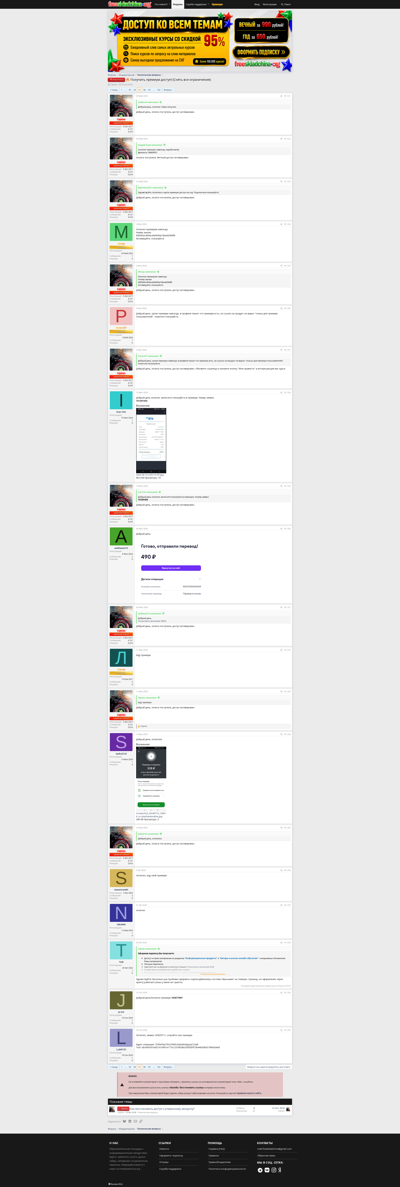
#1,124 (287, 224)
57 (139, 89)
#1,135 (287, 827)
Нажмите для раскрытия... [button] (213, 974)
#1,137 (287, 905)
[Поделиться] (281, 96)
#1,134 (287, 734)
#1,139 (287, 992)
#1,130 (287, 528)
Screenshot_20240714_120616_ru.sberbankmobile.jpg (151, 815)
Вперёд (167, 89)
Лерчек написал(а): (147, 697)
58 (144, 89)
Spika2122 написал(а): (148, 833)
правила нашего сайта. (249, 1093)
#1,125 (287, 265)
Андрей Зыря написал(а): (150, 144)
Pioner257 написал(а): (148, 356)
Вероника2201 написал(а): (150, 187)
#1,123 (287, 181)
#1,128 (287, 392)
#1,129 (287, 486)
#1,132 (287, 650)
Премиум (217, 4)
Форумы (178, 4)
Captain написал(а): (147, 948)
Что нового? (161, 4)
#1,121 (287, 96)
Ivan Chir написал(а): (148, 492)
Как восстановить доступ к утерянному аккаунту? (162, 1108)
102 (158, 89)
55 (130, 89)
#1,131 (287, 607)
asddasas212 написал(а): (149, 613)
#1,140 (287, 1030)
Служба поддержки (196, 4)
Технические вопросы (148, 1112)
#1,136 (287, 870)
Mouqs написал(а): (147, 271)
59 (149, 89)
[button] (169, 4)
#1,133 (287, 691)
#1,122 (287, 138)
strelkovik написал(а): (148, 102)
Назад (115, 89)
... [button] (125, 89)
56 (135, 89)
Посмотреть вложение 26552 (152, 621)
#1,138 (287, 942)
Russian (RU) (116, 1184)
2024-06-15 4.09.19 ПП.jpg (150, 474)
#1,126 (287, 308)
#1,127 (287, 350)
